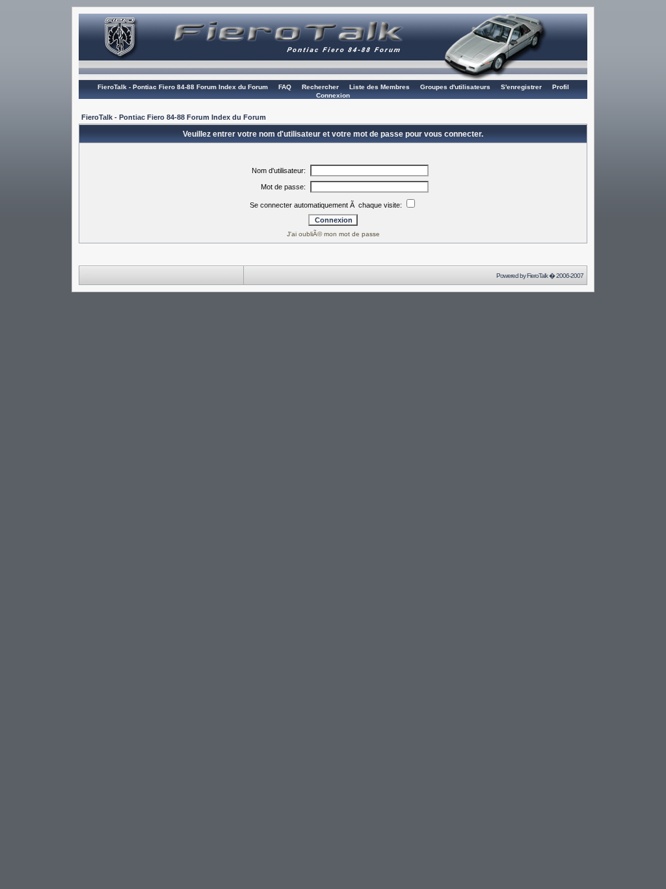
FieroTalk (537, 275)
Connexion (333, 95)
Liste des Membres (379, 86)
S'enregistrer (521, 86)
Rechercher (320, 86)
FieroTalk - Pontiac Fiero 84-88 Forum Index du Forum (183, 86)
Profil (560, 86)
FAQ (284, 86)
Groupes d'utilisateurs (455, 86)
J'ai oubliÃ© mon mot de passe (333, 234)
